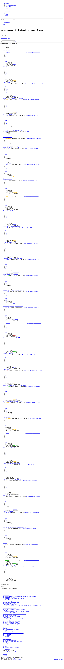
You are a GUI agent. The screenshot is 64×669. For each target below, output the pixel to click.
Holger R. (8, 52)
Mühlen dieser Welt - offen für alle (10, 558)
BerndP (7, 164)
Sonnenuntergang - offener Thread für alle (11, 226)
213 (6, 439)
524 (6, 346)
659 (6, 61)
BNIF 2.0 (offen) (6, 50)
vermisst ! (5, 543)
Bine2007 (8, 402)
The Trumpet (8, 512)
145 (6, 205)
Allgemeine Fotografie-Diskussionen (33, 52)
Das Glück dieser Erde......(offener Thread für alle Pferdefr (14, 527)
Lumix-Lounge (6, 369)
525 (6, 348)
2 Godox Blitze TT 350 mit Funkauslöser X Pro (12, 130)
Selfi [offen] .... (6, 66)
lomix (7, 148)
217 (6, 378)
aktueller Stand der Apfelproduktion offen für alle (12, 274)
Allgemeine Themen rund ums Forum (31, 99)
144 (6, 203)
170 (6, 392)
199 (6, 408)
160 (6, 105)
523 (6, 345)
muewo (7, 307)
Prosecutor (8, 323)
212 (6, 438)
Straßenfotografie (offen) (8, 321)
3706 (7, 89)
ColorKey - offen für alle (8, 511)
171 (6, 393)
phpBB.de (14, 658)
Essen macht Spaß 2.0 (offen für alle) (10, 431)
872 (6, 298)
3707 (7, 90)
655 (6, 56)
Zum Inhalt (2, 24)
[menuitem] (11, 5)
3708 (7, 91)
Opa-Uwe (15, 96)
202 (6, 411)
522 (6, 344)
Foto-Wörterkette (6, 82)
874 (6, 300)
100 (6, 217)
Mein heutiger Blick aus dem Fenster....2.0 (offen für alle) (14, 385)
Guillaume (8, 275)
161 (6, 106)
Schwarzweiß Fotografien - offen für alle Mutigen (13, 337)
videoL (14, 256)
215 (6, 376)
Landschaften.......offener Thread (9, 194)
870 (6, 295)
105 (6, 186)
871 (6, 296)
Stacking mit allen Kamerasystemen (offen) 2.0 (12, 463)
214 (6, 375)
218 (6, 379)
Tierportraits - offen (7, 163)
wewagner (7, 131)
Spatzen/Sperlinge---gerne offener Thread (11, 565)
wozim (14, 335)
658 (6, 59)
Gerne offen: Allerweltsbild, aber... (10, 114)
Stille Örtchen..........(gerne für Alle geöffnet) (11, 479)
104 (6, 185)
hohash (7, 291)
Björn (14, 303)
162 (6, 107)
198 (6, 406)
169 (6, 391)
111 (6, 124)
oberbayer (15, 80)
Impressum (56, 659)
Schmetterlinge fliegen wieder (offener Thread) (12, 401)
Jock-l (7, 99)
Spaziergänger (8, 138)
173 (6, 395)
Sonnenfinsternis (6, 417)
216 (6, 377)
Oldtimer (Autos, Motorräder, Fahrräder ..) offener (13, 306)
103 (6, 184)
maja (7, 354)
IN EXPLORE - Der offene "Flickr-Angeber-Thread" (13, 290)
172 (6, 394)
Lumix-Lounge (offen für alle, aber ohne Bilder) (34, 83)
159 (6, 104)
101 (6, 218)
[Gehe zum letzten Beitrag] (16, 64)
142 (6, 201)
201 (6, 410)
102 (6, 219)
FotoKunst (8, 83)
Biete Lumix (26, 131)
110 (6, 123)
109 (6, 122)
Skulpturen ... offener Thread (8, 353)
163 (6, 108)
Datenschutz (61, 659)
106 (6, 188)
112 (6, 332)
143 (6, 202)
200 (6, 409)
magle (14, 240)
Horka (7, 115)
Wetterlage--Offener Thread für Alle (10, 447)
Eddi (7, 227)
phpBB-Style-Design (17, 659)
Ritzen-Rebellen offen (7, 137)
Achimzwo (15, 272)
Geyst (14, 64)
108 (6, 121)
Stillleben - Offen (6, 495)
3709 (7, 92)
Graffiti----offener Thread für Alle (9, 242)
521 (6, 343)
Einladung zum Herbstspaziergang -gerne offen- (12, 258)
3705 (7, 88)
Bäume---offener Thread (8, 210)
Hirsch (7, 180)
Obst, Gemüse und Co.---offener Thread (11, 147)
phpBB (7, 657)
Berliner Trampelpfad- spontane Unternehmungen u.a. (13, 98)
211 (6, 437)
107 (6, 120)
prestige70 (8, 259)
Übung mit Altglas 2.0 (7, 179)
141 (6, 200)
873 (6, 299)
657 (6, 58)
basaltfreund (8, 67)
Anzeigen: (4, 584)
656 (6, 57)
